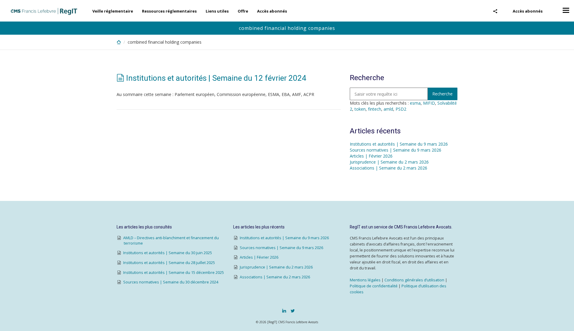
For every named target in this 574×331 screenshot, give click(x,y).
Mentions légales (365, 280)
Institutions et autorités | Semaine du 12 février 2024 (216, 78)
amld (388, 109)
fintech (374, 109)
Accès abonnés (528, 11)
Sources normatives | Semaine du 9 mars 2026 (395, 150)
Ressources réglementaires (169, 11)
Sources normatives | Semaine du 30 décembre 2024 (170, 282)
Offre (243, 11)
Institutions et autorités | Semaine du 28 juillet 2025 (169, 262)
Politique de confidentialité (374, 286)
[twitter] (293, 311)
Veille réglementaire (112, 11)
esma (415, 103)
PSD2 (401, 109)
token (360, 109)
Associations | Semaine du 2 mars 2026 (388, 168)
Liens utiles (217, 11)
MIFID (429, 103)
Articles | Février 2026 (371, 156)
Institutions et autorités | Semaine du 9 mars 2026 (399, 144)
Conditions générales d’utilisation (414, 280)
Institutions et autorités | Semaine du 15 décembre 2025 (173, 272)
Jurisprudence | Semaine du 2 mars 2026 (389, 162)
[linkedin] (284, 311)
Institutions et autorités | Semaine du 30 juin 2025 (167, 252)
